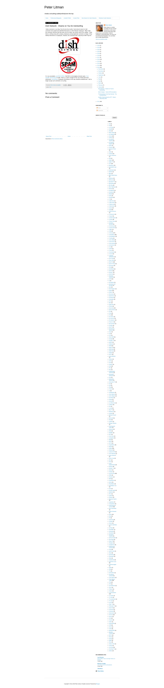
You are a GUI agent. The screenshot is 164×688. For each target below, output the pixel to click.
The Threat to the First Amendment (104, 664)
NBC (110, 441)
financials (111, 308)
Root (110, 516)
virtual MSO (111, 623)
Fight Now (111, 304)
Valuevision (111, 613)
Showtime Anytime (111, 535)
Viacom (110, 620)
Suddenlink (111, 559)
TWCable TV (112, 606)
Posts (99, 108)
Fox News (111, 316)
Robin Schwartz (112, 511)
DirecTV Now (112, 263)
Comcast (111, 232)
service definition (113, 524)
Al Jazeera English (111, 143)
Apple (110, 160)
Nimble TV (111, 468)
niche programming (112, 464)
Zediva (110, 650)
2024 (98, 45)
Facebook (111, 297)
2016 (98, 59)
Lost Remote (100, 657)
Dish (50, 87)
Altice (110, 145)
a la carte (111, 127)
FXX (110, 335)
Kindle (110, 399)
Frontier (111, 325)
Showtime (111, 533)
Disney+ (111, 272)
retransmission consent (112, 506)
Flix (110, 311)
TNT (110, 584)
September (101, 75)
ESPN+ (110, 292)
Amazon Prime (112, 149)
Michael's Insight (101, 663)
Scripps (110, 521)
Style (110, 558)
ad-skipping (111, 134)
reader (110, 495)
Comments (100, 110)
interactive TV (112, 382)
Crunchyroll (111, 252)
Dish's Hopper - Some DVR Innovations (107, 92)
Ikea (110, 369)
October (100, 73)
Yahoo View (112, 643)
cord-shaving (112, 243)
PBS (110, 478)
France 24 (111, 322)
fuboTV (110, 327)
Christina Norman (111, 223)
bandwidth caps (112, 167)
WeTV (110, 635)
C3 (109, 199)
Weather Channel (111, 633)
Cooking (111, 238)
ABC (110, 130)
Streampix (111, 556)
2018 (98, 55)
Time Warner (112, 577)
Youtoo (110, 645)
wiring (110, 638)
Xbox (110, 642)
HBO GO (111, 347)
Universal (111, 609)
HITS (110, 361)
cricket (110, 248)
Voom (110, 627)
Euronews (111, 294)
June (99, 77)
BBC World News (113, 175)
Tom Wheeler (112, 585)
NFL (110, 460)
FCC (110, 301)
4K (109, 125)
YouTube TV (112, 649)
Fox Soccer (111, 318)
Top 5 (110, 587)
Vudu (110, 628)
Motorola (111, 429)
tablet (110, 567)
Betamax (111, 178)
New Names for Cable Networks (89, 18)
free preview (112, 323)
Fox (110, 315)
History (110, 359)
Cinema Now (112, 227)
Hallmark (111, 344)
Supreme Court (112, 561)
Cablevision (112, 206)
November (101, 71)
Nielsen (111, 466)
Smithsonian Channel (112, 547)
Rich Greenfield (112, 508)
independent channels (112, 372)
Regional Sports (113, 499)
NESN (110, 446)
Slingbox (111, 543)
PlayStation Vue (112, 485)
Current (110, 253)
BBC (110, 173)
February (100, 85)
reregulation (112, 503)
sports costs (111, 551)
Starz (110, 553)
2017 (98, 57)
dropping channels (111, 276)
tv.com (110, 602)
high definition (112, 356)
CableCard (111, 204)
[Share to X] (67, 85)
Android (111, 153)
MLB (110, 419)
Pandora (111, 477)
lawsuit (110, 401)
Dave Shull (111, 260)
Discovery (111, 265)
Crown (110, 250)
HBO (110, 345)
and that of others (60, 76)
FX (109, 333)
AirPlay (110, 137)
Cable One (111, 200)
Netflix (110, 448)
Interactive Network (111, 379)
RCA (110, 493)
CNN (110, 231)
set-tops (111, 527)
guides (110, 342)
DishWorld (111, 269)
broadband (111, 190)
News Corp (111, 458)
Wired (110, 636)
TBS (110, 569)
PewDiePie (111, 480)
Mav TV (110, 409)
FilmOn (110, 306)
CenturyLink (112, 214)
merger (110, 413)
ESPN (110, 290)
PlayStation (111, 483)
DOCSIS (111, 274)
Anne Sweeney (112, 155)
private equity (112, 490)
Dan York (111, 258)
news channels (112, 455)
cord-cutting (111, 239)
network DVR (112, 451)
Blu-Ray (111, 185)
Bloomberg (111, 183)
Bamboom (111, 165)
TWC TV (111, 604)
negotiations (112, 444)
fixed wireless (112, 309)
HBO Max (111, 349)
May (99, 79)
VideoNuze (100, 668)
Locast (110, 408)
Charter (110, 219)
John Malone (112, 394)
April (99, 81)
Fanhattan (111, 299)
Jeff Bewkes (112, 392)
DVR (110, 279)
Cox (110, 246)
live (110, 406)
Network (111, 450)
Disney (110, 270)
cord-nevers (112, 241)
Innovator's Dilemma (111, 375)
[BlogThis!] (66, 85)
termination (111, 572)
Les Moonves (112, 403)
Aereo (110, 136)
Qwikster (111, 492)
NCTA (110, 443)
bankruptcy (111, 170)
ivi (109, 390)
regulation (111, 502)
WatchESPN (112, 630)
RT (109, 517)
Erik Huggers (112, 288)
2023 (98, 47)
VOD (110, 625)
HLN (110, 362)
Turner (110, 591)
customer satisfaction (111, 256)
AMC (110, 152)
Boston (110, 188)
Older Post (89, 136)
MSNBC (111, 432)
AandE (110, 129)
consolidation (112, 236)
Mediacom (111, 411)
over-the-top (112, 473)
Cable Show (112, 202)
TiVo (110, 582)
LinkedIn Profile (67, 18)
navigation (111, 438)
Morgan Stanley (112, 423)
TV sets (110, 600)
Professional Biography (56, 18)
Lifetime (111, 404)
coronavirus (111, 245)
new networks (112, 453)
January (100, 87)
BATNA (110, 171)
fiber (110, 302)
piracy (110, 482)
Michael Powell (112, 415)
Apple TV (111, 161)
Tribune (111, 589)
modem (110, 421)
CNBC (110, 229)
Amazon (111, 147)
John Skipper (112, 396)
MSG (110, 431)
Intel (110, 377)
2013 (98, 65)
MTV (110, 434)
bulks (110, 195)
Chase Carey (112, 221)
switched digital (112, 564)
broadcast (111, 192)
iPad (110, 387)
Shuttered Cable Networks (105, 18)
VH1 (110, 618)
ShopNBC (111, 529)
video (110, 621)
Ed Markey (111, 282)
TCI (110, 571)
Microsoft (111, 418)
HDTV (110, 354)
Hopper (110, 364)
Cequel (110, 216)
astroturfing (54, 79)
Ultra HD (111, 607)
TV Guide (111, 595)
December (101, 69)
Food (110, 313)
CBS (110, 209)
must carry (111, 436)
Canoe (110, 207)
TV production (112, 599)
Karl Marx (111, 397)
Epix (110, 287)
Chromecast (112, 226)
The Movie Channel (111, 575)
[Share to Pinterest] (70, 85)
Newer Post (48, 136)
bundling (111, 197)
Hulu (110, 366)
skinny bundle (112, 537)
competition (111, 234)
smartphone (112, 544)
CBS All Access (112, 211)
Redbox (111, 497)
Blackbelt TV (112, 181)
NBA (110, 439)
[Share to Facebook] (69, 85)
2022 (98, 49)
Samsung (111, 519)
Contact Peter (76, 18)
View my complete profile (101, 39)
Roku (110, 514)
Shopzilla (111, 531)
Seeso (110, 523)
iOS (110, 385)
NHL (110, 461)
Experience (111, 295)
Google (110, 338)
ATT (110, 163)
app (110, 158)
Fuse (110, 331)
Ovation (111, 471)
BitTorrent (111, 180)
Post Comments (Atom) (57, 138)
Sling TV (111, 541)
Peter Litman (54, 7)
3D (109, 123)
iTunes (110, 389)
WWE (110, 640)
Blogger (98, 683)
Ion (109, 383)
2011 (98, 101)
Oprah (110, 470)
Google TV (111, 340)
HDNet (110, 352)
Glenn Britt (111, 337)
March (100, 83)
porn (110, 488)
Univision (111, 611)
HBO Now (111, 351)
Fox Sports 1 (112, 320)
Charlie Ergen (112, 217)
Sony (110, 549)
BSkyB (110, 193)
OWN (110, 475)
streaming (111, 554)
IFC (110, 367)
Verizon (110, 614)
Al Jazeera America (111, 140)
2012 (98, 67)
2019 (98, 53)
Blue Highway (112, 187)
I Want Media (100, 671)
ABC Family (111, 132)
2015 (98, 61)
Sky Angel (111, 539)
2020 (98, 51)
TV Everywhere (112, 592)
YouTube (111, 647)
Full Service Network (111, 329)
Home (47, 18)
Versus (110, 616)
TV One (110, 597)
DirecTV (111, 262)
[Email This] (64, 85)
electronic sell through (112, 285)
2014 (98, 63)
